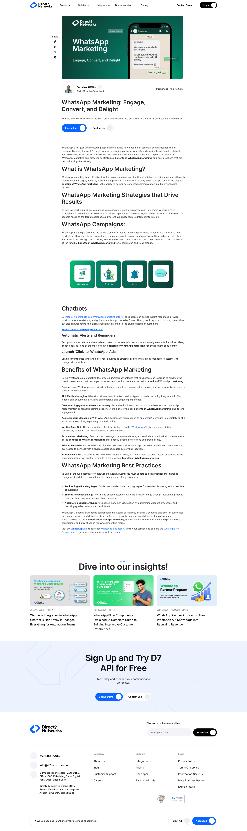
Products (65, 5)
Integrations (103, 5)
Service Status (186, 786)
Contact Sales (184, 5)
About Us (99, 761)
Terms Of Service (188, 767)
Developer (142, 774)
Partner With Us (145, 780)
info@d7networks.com (54, 765)
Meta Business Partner (191, 780)
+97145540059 (50, 755)
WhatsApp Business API (114, 528)
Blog (96, 767)
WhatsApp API (139, 427)
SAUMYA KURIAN (86, 87)
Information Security (190, 774)
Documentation (123, 5)
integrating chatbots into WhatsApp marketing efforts (94, 316)
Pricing (144, 5)
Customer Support (104, 774)
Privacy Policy (186, 761)
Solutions (83, 5)
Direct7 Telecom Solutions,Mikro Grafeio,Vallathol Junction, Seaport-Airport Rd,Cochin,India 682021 (59, 789)
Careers (98, 780)
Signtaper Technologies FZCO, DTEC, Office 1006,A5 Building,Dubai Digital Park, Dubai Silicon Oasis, (59, 776)
